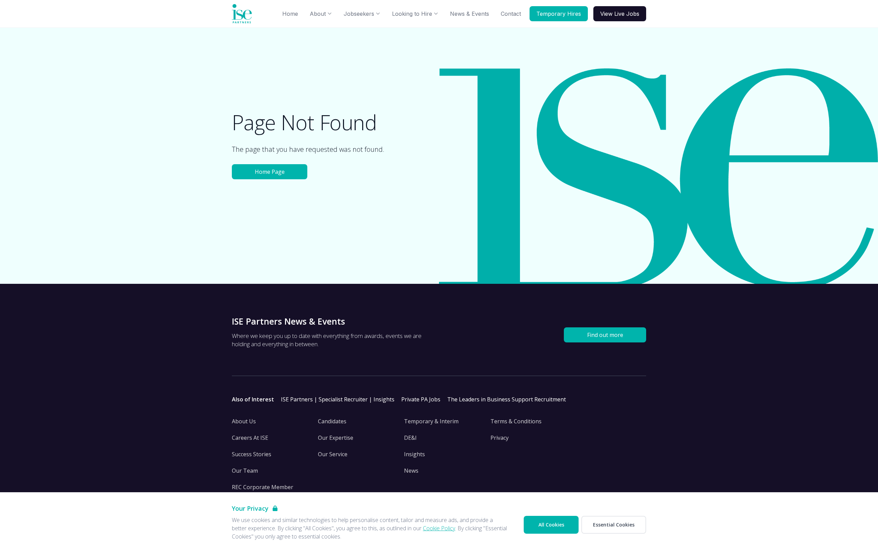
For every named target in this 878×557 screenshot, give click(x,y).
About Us (244, 421)
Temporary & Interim (431, 421)
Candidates (332, 421)
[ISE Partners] (243, 14)
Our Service (332, 454)
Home (290, 13)
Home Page (270, 171)
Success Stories (251, 454)
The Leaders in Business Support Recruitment (506, 399)
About (318, 13)
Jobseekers (359, 13)
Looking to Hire (412, 13)
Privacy (499, 437)
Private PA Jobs (420, 399)
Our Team (245, 470)
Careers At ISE (250, 437)
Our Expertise (335, 437)
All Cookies (551, 524)
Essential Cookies (613, 524)
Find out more (605, 335)
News (411, 470)
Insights (414, 454)
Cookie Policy (439, 528)
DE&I (410, 437)
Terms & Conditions (516, 421)
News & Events (469, 13)
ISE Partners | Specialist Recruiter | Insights (337, 399)
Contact (511, 13)
